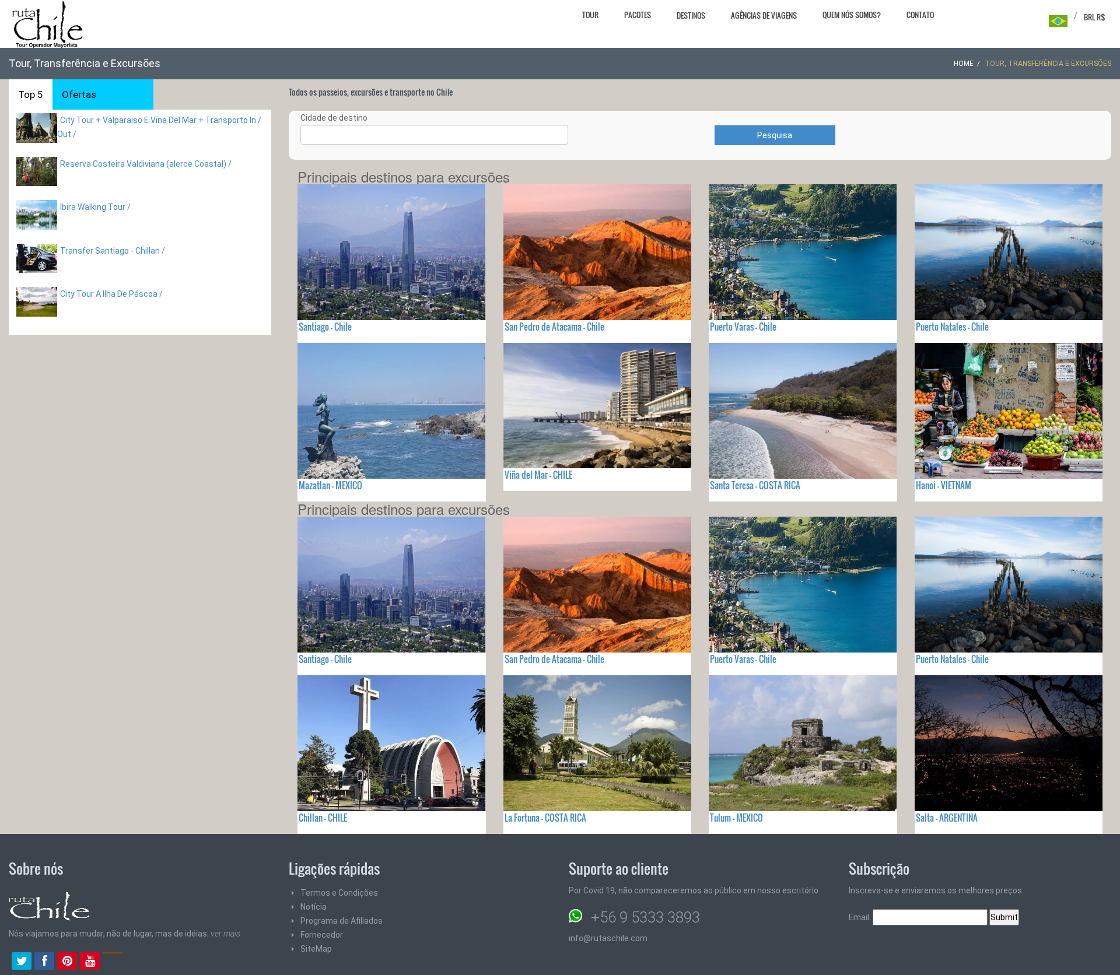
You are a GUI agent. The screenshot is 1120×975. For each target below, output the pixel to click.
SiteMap (316, 948)
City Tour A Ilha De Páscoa (109, 294)
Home (964, 63)
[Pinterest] (67, 962)
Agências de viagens (764, 15)
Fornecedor (321, 934)
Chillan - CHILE (323, 817)
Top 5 (30, 94)
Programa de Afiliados (341, 920)
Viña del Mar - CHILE (538, 474)
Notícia (313, 906)
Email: (861, 917)
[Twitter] (22, 962)
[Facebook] (44, 962)
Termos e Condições (339, 892)
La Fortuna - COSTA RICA (545, 817)
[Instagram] (113, 962)
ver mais (225, 933)
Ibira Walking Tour (92, 207)
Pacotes (637, 14)
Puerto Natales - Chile (952, 326)
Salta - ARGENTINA (947, 817)
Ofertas (79, 94)
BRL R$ (1094, 17)
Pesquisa (774, 135)
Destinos (691, 15)
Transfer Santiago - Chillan (110, 250)
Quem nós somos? (851, 14)
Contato (920, 14)
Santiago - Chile (325, 326)
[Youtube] (90, 962)
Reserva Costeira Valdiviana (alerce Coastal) (143, 164)
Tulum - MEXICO (736, 817)
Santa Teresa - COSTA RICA (755, 485)
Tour (590, 14)
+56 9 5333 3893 (645, 917)
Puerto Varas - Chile (743, 326)
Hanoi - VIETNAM (943, 485)
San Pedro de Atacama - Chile (554, 326)
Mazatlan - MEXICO (330, 485)
